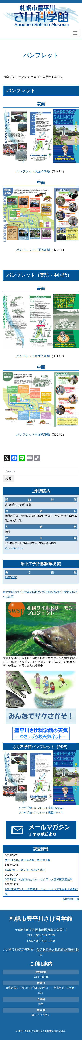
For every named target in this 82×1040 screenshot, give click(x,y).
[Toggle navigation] (75, 33)
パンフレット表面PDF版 (33, 171)
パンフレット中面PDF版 (33, 249)
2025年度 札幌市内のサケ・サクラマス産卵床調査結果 (38, 879)
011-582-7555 (45, 935)
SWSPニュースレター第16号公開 (25, 869)
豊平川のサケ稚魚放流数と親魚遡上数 (27, 860)
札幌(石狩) (11, 577)
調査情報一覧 (71, 899)
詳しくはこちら (14, 547)
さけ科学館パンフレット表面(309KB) (41, 807)
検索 (8, 478)
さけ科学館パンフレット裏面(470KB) (41, 812)
